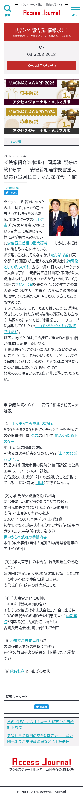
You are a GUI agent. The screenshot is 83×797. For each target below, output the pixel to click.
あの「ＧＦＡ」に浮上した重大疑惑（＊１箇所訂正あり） (40, 724)
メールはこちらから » (41, 65)
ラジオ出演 (24, 284)
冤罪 (35, 435)
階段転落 (17, 671)
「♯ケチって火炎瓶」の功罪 (31, 423)
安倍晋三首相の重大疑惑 (27, 243)
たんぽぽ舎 (59, 254)
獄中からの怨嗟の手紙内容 (25, 537)
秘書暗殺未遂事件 (25, 640)
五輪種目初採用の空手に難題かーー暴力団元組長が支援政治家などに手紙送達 (40, 738)
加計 (40, 482)
